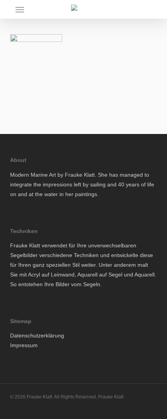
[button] (20, 9)
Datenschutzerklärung (37, 335)
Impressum (24, 345)
